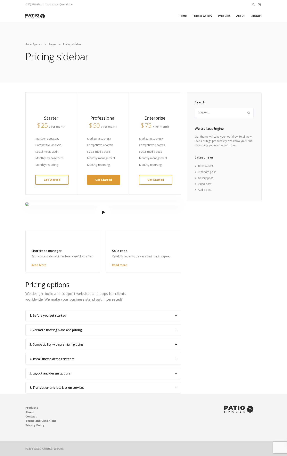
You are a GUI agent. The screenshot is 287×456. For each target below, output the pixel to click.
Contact (256, 16)
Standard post (207, 172)
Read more (119, 265)
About (240, 16)
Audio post (205, 190)
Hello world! (205, 166)
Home (183, 16)
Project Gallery (202, 16)
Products (224, 16)
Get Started (52, 180)
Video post (204, 184)
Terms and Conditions (40, 421)
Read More (38, 265)
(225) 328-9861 (33, 4)
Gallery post (205, 178)
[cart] (259, 4)
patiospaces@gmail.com (59, 4)
